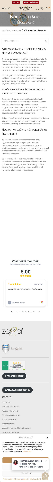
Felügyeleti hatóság (10, 432)
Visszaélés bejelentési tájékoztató (16, 428)
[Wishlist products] (42, 8)
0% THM (16, 2)
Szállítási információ (10, 406)
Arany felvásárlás (31, 2)
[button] (47, 437)
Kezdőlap (6, 30)
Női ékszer (16, 30)
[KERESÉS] (46, 41)
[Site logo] (25, 8)
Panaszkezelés (8, 424)
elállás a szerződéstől (17, 390)
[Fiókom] (37, 8)
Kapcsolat (6, 402)
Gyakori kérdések (14, 376)
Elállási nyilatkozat (9, 419)
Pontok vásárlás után (11, 415)
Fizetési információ (10, 411)
